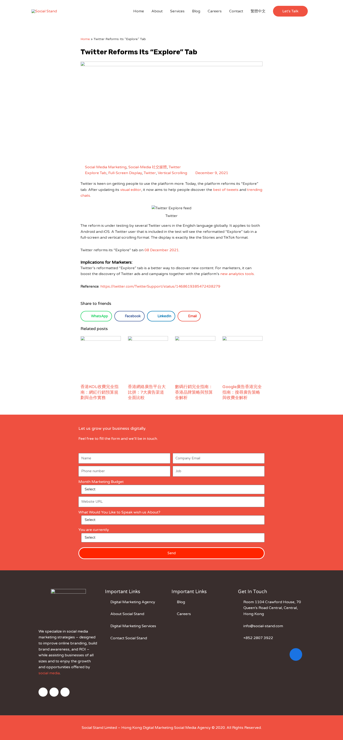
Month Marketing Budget (101, 481)
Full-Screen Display (125, 173)
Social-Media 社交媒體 (147, 167)
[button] (290, 11)
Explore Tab (95, 173)
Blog (196, 11)
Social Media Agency (192, 727)
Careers (215, 11)
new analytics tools (237, 274)
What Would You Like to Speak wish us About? (119, 512)
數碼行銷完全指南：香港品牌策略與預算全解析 (194, 392)
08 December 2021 (161, 250)
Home (138, 11)
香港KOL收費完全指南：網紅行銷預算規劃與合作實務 (99, 392)
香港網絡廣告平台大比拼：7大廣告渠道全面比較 (147, 392)
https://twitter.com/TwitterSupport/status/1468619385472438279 (160, 286)
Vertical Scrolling (172, 173)
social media (49, 673)
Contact (236, 11)
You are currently (93, 529)
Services (177, 11)
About (157, 11)
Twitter (175, 167)
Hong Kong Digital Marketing (147, 727)
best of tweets (225, 189)
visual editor (130, 189)
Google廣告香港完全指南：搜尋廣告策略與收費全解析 (242, 392)
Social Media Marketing (105, 167)
